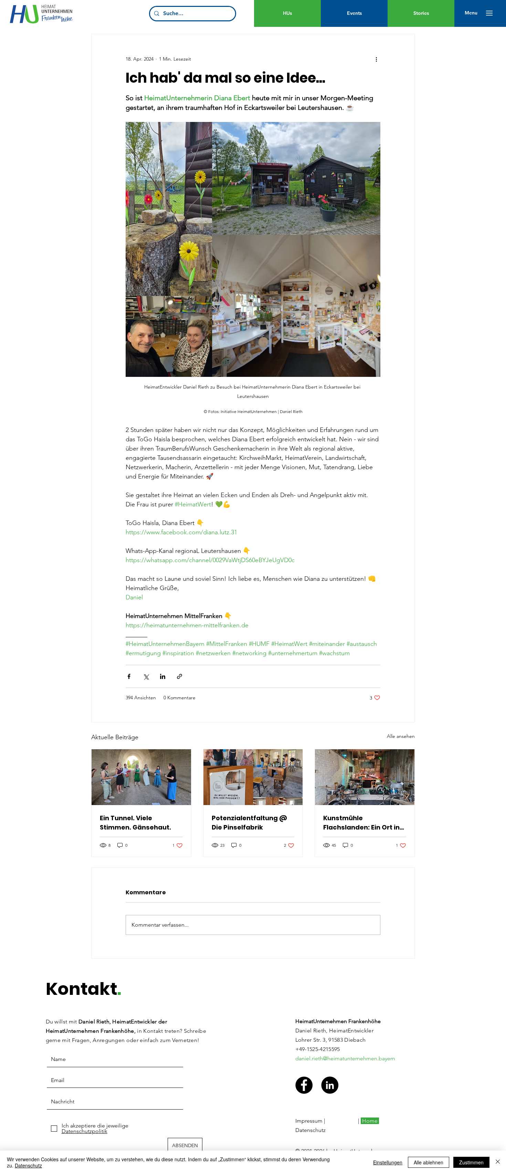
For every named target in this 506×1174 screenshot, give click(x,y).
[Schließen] (498, 1162)
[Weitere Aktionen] (376, 59)
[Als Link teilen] (179, 676)
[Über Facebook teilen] (129, 676)
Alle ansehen (401, 736)
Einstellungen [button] (387, 1162)
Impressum (309, 1121)
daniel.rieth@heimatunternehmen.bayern (345, 1058)
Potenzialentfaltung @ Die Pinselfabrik (249, 823)
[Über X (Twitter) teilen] (146, 676)
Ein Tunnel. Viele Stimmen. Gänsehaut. (135, 823)
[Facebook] (304, 1085)
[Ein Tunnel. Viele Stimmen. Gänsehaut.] (141, 777)
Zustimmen (471, 1162)
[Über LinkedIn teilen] (162, 676)
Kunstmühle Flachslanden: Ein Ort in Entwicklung (361, 823)
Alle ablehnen (428, 1162)
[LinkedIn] (329, 1085)
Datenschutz (310, 1130)
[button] (471, 13)
